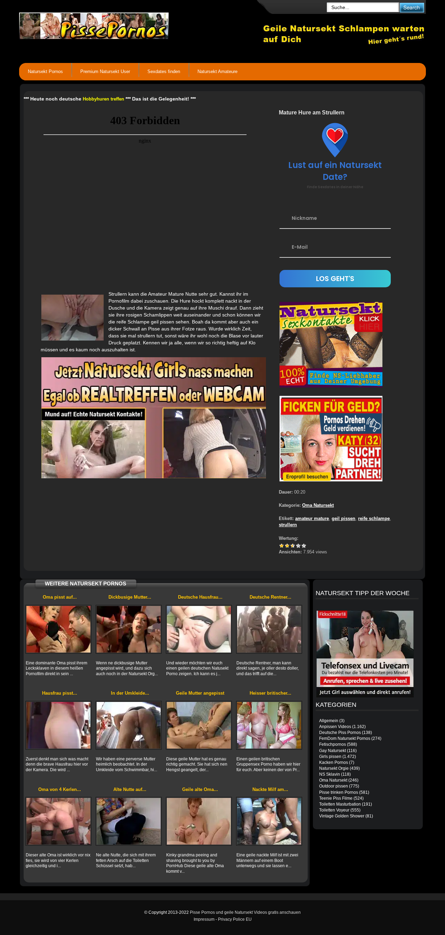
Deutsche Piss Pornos (340, 732)
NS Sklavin (329, 774)
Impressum (204, 919)
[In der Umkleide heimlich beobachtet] (129, 725)
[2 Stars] (287, 546)
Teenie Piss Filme (336, 798)
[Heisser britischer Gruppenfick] (269, 725)
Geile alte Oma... (200, 789)
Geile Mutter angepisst (200, 693)
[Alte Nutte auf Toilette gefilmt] (129, 821)
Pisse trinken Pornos (338, 792)
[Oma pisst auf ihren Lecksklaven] (58, 629)
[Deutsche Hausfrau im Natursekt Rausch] (199, 629)
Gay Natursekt (332, 750)
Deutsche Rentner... (270, 597)
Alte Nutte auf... (129, 789)
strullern (288, 524)
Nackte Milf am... (270, 789)
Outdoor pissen (333, 786)
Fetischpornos (332, 744)
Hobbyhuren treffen (103, 99)
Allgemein (328, 720)
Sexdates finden (163, 71)
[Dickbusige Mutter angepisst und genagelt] (129, 629)
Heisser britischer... (270, 693)
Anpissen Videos (335, 726)
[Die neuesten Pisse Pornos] (141, 24)
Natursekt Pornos (45, 71)
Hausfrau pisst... (59, 693)
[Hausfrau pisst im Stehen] (58, 725)
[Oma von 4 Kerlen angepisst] (58, 821)
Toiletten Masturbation (340, 804)
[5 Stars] (304, 546)
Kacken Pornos (333, 762)
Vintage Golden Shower (341, 816)
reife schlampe (374, 518)
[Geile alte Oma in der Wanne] (199, 821)
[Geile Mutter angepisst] (199, 725)
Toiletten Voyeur (334, 810)
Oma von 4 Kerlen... (59, 789)
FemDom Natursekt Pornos (344, 738)
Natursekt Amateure (217, 71)
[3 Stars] (293, 546)
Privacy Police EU (235, 919)
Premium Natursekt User (105, 71)
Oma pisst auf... (60, 597)
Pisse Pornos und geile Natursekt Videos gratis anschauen (245, 912)
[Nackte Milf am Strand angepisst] (269, 821)
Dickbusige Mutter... (129, 597)
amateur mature (312, 518)
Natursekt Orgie (334, 768)
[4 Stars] (298, 546)
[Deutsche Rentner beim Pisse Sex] (269, 629)
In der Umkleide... (130, 693)
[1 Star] (281, 546)
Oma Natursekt (318, 505)
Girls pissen (330, 756)
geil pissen (343, 518)
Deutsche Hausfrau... (200, 597)
